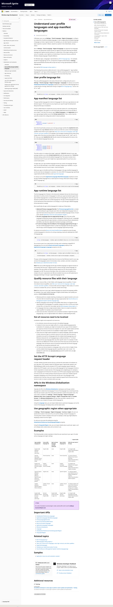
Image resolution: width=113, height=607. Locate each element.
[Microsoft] (2, 11)
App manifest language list (100, 23)
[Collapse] (19, 18)
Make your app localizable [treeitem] (10, 71)
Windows (40, 19)
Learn (35, 19)
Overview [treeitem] (6, 33)
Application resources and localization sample (55, 214)
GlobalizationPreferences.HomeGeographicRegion (49, 530)
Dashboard (108, 15)
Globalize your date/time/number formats (46, 262)
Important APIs (97, 40)
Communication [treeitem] (7, 47)
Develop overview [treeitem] (6, 26)
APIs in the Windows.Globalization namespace (101, 33)
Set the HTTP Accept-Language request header (101, 30)
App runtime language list (100, 25)
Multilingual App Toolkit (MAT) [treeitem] (11, 88)
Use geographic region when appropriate (100, 36)
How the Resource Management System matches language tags (52, 549)
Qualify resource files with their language (101, 28)
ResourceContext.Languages (43, 523)
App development (48, 19)
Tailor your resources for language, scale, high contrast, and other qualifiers (55, 543)
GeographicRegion (41, 532)
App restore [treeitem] (6, 43)
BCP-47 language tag (64, 59)
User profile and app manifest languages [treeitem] (11, 67)
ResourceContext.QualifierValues (54, 230)
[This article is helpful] (105, 47)
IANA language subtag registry (47, 67)
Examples (96, 38)
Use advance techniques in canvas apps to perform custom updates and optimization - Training (55, 587)
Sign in (109, 11)
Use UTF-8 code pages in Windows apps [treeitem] (10, 81)
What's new (101, 15)
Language (38, 529)
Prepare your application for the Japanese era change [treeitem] (12, 85)
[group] (56, 94)
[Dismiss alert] (110, 3)
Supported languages (58, 174)
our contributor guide (42, 572)
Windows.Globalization (42, 527)
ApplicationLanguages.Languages (44, 525)
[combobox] (10, 21)
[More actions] (78, 20)
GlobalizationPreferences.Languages (45, 516)
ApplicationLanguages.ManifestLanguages (47, 518)
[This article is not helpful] (107, 47)
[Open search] (106, 11)
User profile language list (100, 22)
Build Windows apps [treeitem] (7, 23)
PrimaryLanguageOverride (43, 519)
